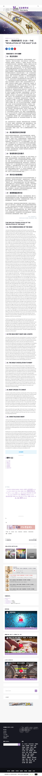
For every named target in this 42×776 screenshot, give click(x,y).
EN (6, 489)
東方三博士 (10, 533)
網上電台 (8, 770)
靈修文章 (25, 498)
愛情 (33, 492)
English (9, 489)
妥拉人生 (23, 752)
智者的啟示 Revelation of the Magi (10, 38)
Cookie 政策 (5, 734)
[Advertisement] (21, 2)
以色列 (25, 489)
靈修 (21, 498)
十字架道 (6, 599)
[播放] (6, 628)
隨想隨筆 (7, 8)
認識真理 (21, 770)
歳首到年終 (15, 494)
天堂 (27, 750)
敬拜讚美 (25, 770)
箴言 (23, 496)
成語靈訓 (8, 465)
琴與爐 (14, 496)
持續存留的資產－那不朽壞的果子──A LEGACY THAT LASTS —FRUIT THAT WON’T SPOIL (21, 554)
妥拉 (16, 493)
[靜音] (33, 628)
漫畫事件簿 (32, 494)
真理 (19, 496)
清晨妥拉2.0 (28, 494)
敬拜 (35, 492)
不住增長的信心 (7, 603)
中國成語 (21, 489)
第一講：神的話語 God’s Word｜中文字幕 (10, 556)
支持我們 (7, 697)
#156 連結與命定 (8, 540)
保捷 (7, 491)
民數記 (19, 494)
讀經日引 (8, 462)
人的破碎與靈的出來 (8, 602)
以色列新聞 (30, 489)
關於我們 (4, 729)
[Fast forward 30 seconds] (22, 571)
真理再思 (8, 466)
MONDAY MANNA (15, 489)
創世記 (19, 491)
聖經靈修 (29, 770)
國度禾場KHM (31, 491)
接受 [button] (36, 774)
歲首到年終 (9, 468)
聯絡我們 (4, 732)
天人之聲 (7, 492)
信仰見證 (9, 491)
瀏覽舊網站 (5, 737)
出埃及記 (13, 491)
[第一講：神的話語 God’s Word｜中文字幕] (10, 554)
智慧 (8, 494)
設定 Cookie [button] (31, 774)
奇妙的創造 (30, 750)
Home (4, 8)
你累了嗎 (34, 489)
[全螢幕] (35, 628)
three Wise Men (30, 531)
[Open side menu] (3, 6)
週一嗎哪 (8, 461)
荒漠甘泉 (8, 463)
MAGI (16, 531)
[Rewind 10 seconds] (18, 571)
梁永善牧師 (11, 494)
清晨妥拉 (23, 494)
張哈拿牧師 (29, 492)
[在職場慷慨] (32, 554)
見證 (35, 496)
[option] (21, 576)
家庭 (22, 492)
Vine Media (7, 45)
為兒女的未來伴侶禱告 (33, 540)
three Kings (20, 531)
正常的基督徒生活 (8, 600)
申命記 (17, 496)
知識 (21, 496)
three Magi (25, 531)
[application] (21, 620)
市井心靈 (24, 492)
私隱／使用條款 (6, 736)
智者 (6, 533)
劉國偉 (22, 491)
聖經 (29, 496)
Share (22, 572)
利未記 (16, 491)
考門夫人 (26, 496)
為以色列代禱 (9, 496)
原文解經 (25, 491)
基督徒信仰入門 (7, 598)
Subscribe (18, 572)
